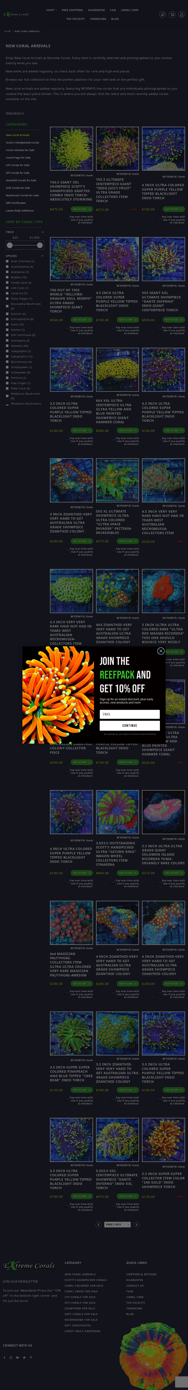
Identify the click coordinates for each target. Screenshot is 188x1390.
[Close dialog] (161, 651)
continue (129, 726)
